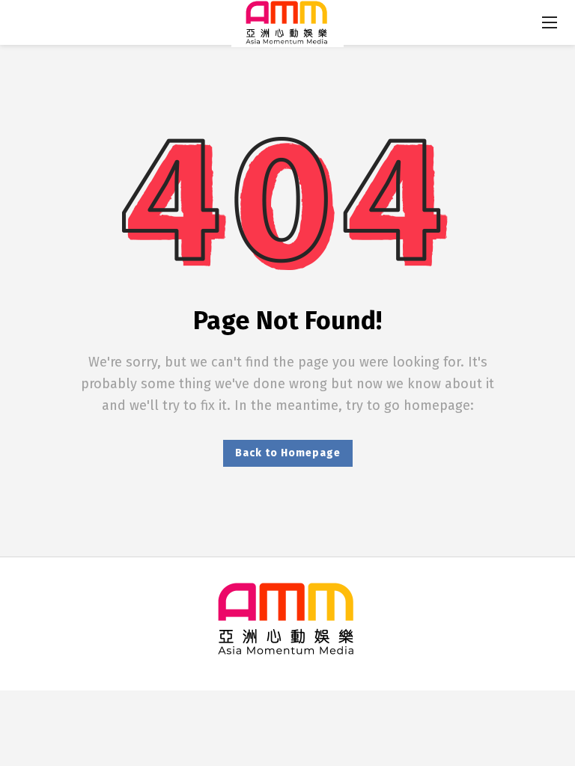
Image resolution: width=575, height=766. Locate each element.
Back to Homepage (288, 453)
